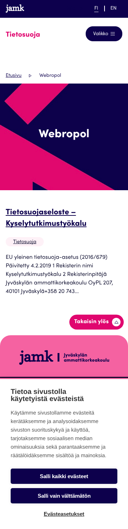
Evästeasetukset (64, 514)
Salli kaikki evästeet (64, 476)
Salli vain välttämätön (64, 496)
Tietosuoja (24, 242)
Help (73, 8)
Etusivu (13, 75)
